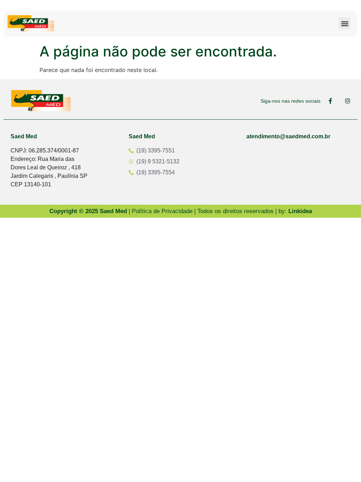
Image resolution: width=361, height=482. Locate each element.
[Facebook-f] (330, 101)
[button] (344, 23)
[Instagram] (347, 101)
